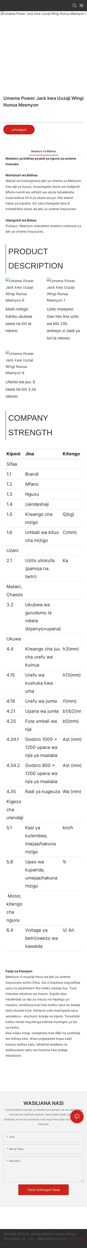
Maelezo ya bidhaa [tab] (43, 151)
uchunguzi (19, 129)
